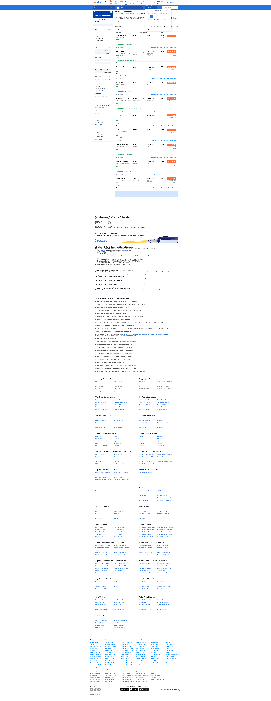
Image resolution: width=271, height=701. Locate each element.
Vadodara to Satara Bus (141, 658)
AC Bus (97, 509)
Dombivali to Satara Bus (119, 418)
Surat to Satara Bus (140, 665)
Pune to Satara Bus (140, 652)
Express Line (132, 335)
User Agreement (169, 646)
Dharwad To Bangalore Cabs (163, 586)
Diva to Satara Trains (118, 618)
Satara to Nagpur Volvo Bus (145, 573)
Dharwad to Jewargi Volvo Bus (102, 563)
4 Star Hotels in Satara (100, 529)
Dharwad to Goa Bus (125, 673)
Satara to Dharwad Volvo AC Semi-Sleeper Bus (167, 529)
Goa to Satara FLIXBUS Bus (120, 475)
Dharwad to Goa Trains (162, 609)
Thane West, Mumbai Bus (144, 497)
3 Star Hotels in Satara (119, 527)
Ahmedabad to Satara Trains (120, 620)
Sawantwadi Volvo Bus (100, 581)
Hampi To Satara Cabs (119, 609)
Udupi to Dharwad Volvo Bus (101, 554)
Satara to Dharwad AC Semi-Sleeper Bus (166, 536)
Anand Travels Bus (99, 454)
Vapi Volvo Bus (117, 581)
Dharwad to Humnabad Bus (126, 662)
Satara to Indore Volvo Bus (145, 570)
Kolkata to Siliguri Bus (95, 671)
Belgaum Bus (117, 441)
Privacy (167, 648)
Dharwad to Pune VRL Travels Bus (146, 456)
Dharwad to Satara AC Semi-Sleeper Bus (148, 536)
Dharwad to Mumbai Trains (163, 602)
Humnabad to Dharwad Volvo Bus (121, 554)
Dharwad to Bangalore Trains (145, 600)
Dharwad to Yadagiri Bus (100, 402)
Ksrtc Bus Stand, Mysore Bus (163, 493)
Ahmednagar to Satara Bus (142, 675)
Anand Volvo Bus (117, 586)
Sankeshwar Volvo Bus (100, 586)
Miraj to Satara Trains (100, 625)
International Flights (155, 648)
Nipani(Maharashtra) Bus (101, 445)
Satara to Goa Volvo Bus (162, 565)
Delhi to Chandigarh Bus (95, 654)
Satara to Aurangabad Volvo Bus (146, 565)
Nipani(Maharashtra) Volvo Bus (102, 588)
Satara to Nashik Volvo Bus (145, 568)
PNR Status (153, 665)
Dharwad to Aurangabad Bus (126, 669)
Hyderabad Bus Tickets (110, 646)
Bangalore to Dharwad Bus (145, 399)
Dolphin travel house (114, 335)
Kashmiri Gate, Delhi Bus (144, 490)
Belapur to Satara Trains (100, 627)
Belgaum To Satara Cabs (101, 609)
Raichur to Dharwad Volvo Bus (102, 552)
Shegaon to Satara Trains (101, 620)
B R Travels (169, 334)
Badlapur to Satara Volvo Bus (145, 550)
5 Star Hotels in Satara (119, 529)
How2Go (168, 671)
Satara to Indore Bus (143, 425)
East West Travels (124, 335)
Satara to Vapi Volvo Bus (162, 573)
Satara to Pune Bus (161, 425)
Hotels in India (154, 669)
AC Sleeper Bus (117, 518)
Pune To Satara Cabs (100, 602)
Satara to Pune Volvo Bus (162, 570)
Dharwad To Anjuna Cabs (162, 588)
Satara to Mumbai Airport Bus (145, 472)
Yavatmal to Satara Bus (100, 425)
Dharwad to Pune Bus (125, 644)
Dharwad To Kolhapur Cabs (145, 581)
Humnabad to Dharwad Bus (163, 409)
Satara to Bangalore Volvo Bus (145, 563)
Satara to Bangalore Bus (144, 418)
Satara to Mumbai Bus (162, 418)
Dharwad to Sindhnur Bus (101, 409)
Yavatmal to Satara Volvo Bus (145, 552)
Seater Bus (97, 513)
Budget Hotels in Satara (100, 532)
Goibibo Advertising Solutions (157, 679)
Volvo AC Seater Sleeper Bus (120, 509)
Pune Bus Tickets (109, 665)
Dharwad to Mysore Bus (125, 671)
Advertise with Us (169, 665)
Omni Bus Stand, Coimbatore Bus (164, 497)
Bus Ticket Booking (155, 650)
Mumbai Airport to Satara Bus (102, 490)
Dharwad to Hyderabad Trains (163, 600)
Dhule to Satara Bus (140, 679)
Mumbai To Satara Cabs (100, 607)
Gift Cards (168, 667)
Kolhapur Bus (98, 436)
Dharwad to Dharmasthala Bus (127, 681)
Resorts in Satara (118, 534)
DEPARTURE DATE (149, 5)
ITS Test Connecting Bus (100, 463)
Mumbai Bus (160, 438)
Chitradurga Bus (99, 438)
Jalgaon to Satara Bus (140, 673)
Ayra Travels (162, 334)
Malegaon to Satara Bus (119, 425)
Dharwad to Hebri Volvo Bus (101, 568)
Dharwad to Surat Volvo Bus (120, 570)
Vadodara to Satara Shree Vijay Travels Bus (105, 482)
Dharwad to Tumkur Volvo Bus (120, 563)
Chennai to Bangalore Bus (96, 665)
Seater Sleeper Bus (118, 516)
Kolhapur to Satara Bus (100, 420)
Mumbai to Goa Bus (94, 650)
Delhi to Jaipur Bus (94, 662)
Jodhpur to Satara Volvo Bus (145, 554)
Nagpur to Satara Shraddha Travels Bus (123, 479)
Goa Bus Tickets (109, 642)
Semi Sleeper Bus (99, 516)
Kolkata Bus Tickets (109, 660)
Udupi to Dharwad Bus (144, 409)
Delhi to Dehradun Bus (95, 652)
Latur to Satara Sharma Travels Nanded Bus (124, 482)
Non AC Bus (98, 511)
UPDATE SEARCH (170, 8)
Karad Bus (97, 441)
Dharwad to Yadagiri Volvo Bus (102, 565)
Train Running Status (155, 662)
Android (125, 250)
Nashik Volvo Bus (117, 588)
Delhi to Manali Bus (94, 642)
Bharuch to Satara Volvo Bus (163, 554)
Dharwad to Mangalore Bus (126, 648)
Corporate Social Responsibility (173, 654)
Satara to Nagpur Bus (143, 427)
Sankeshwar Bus (117, 443)
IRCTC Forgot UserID (155, 675)
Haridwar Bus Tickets (110, 673)
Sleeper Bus (116, 513)
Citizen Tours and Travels (101, 335)
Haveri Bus (97, 443)
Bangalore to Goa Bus (95, 648)
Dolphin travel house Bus (119, 463)
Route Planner (154, 656)
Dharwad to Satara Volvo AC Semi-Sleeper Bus (149, 529)
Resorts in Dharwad (143, 518)
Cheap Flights (154, 660)
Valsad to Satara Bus (100, 418)
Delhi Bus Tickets (109, 650)
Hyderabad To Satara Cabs (101, 600)
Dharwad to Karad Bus (119, 409)
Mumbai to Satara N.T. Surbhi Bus (121, 472)
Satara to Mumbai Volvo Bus (163, 563)
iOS (127, 250)
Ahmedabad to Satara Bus (141, 654)
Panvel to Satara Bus (118, 420)
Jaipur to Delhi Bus (94, 644)
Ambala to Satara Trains (119, 625)
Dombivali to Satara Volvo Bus (163, 545)
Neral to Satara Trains (100, 622)
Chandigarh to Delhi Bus (95, 646)
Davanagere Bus (117, 438)
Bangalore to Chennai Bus (96, 656)
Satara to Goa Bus (161, 420)
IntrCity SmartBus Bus (119, 459)
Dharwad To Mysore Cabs (144, 591)
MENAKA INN (160, 509)
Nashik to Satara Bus (140, 650)
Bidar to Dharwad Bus (162, 407)
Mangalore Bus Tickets (110, 669)
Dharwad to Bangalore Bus (126, 642)
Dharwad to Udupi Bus (125, 658)
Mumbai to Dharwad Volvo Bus (102, 547)
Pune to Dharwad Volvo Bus (120, 545)
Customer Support (170, 650)
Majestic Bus (141, 493)
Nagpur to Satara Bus (140, 660)
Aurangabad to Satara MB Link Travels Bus (105, 475)
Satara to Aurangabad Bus (144, 420)
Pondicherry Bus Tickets (110, 662)
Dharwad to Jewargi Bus (100, 399)
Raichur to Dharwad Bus (144, 407)
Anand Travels (136, 334)
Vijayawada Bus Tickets (110, 667)
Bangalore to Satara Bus (141, 642)
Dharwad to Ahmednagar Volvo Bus (103, 570)
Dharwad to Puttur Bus (125, 677)
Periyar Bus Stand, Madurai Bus (164, 495)
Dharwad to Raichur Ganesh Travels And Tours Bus (168, 459)
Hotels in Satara (99, 527)
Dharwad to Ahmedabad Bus (120, 402)
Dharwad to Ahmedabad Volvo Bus (121, 565)
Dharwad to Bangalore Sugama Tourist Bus (148, 454)
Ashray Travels (155, 334)
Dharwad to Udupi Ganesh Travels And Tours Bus (150, 461)
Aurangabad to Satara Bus (141, 648)
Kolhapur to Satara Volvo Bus (145, 547)
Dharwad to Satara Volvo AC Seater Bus (148, 532)
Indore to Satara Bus (140, 656)
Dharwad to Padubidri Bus (119, 404)
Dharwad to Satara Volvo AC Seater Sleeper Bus (149, 527)
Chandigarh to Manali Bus (96, 681)
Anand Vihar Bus (142, 495)
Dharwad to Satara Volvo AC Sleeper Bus (148, 534)
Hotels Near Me (154, 671)
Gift (166, 669)
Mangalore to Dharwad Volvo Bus (121, 547)
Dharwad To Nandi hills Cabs (163, 584)
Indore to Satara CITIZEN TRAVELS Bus (123, 477)
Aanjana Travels (128, 334)
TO (121, 5)
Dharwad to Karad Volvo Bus (120, 573)
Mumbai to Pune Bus (95, 677)
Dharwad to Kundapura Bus (126, 665)
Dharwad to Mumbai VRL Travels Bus (165, 461)
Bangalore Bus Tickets (110, 644)
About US (168, 642)
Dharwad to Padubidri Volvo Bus (121, 568)
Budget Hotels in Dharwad (163, 513)
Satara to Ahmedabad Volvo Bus (164, 568)
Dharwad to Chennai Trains (145, 609)
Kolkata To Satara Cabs (119, 600)
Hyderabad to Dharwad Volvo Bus (121, 550)
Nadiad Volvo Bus (99, 591)
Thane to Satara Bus (140, 669)
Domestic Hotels (154, 642)
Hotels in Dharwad (143, 511)
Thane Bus (159, 443)
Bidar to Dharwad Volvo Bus (120, 552)
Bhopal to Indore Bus (95, 673)
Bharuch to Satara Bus (119, 427)
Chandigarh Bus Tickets (110, 675)
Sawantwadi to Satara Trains (120, 627)
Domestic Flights (154, 646)
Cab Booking (153, 652)
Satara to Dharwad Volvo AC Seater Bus (166, 532)
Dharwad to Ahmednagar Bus (102, 407)
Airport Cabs (153, 667)
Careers (167, 652)
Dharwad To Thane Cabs (162, 581)
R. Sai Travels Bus (118, 461)
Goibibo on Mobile (170, 656)
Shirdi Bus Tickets (109, 652)
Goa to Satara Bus (140, 646)
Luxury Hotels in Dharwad (144, 516)
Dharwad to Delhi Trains (162, 607)
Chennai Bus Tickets (110, 648)
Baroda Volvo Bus (118, 591)
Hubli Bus (116, 436)
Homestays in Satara (100, 536)
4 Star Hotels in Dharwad (144, 513)
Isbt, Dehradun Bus (161, 490)
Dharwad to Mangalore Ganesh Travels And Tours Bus (169, 454)
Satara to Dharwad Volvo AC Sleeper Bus (166, 534)
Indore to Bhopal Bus (95, 667)
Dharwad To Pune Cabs (144, 588)
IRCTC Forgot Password (156, 677)
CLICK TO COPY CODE (101, 240)
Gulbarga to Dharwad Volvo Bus (102, 550)
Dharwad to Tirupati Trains (144, 604)
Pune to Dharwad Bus (162, 399)
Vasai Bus (141, 445)
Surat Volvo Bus (98, 584)
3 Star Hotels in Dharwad (162, 511)
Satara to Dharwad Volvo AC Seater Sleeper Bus (168, 527)
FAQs (167, 662)
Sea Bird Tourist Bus (100, 461)
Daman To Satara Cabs (100, 604)
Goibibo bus (102, 250)
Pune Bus (141, 436)
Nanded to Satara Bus (140, 662)
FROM (94, 5)
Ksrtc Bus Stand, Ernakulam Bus (164, 500)
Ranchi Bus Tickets (109, 681)
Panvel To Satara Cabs (119, 602)
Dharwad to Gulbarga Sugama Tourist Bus (166, 456)
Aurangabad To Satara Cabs (120, 607)
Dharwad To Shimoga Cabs (163, 591)
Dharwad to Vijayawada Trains (145, 607)
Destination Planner (155, 658)
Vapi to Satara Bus (140, 677)
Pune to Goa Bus (94, 675)
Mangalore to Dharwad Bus (163, 402)
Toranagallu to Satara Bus (141, 681)
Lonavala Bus (142, 441)
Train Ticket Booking (155, 654)
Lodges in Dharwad (161, 516)
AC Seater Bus (98, 518)
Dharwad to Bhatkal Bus (125, 679)
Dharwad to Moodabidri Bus (126, 660)
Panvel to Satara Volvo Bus (163, 547)
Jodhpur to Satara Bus (100, 427)
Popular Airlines (154, 673)
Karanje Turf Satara (118, 536)
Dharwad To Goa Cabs (144, 586)
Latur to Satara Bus (140, 667)
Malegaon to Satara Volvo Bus (163, 552)
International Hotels (155, 644)
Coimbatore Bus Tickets (110, 654)
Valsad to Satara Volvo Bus (145, 545)
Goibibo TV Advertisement (171, 658)
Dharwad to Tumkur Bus (119, 399)
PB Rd (158, 518)
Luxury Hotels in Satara (119, 532)
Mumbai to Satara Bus (140, 644)
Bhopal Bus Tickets (109, 679)
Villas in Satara (98, 534)
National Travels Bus (100, 459)
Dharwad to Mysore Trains (144, 602)
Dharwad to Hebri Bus (100, 404)
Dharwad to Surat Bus (119, 407)
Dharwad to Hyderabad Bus (126, 650)
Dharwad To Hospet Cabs (144, 584)
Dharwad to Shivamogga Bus (126, 675)
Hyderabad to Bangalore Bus (96, 658)
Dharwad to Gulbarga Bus (126, 652)
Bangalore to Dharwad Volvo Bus (102, 545)
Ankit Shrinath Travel (145, 334)
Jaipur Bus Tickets (109, 677)
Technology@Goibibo (170, 660)
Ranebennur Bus (117, 445)
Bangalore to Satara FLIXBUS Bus (103, 472)
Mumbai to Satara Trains (100, 618)
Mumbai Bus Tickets (109, 656)
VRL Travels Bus (99, 456)
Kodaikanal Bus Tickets (110, 671)
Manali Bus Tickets (109, 658)
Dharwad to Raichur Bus (125, 654)
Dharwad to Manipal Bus (125, 667)
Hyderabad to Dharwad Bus (163, 404)
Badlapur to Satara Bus (100, 422)
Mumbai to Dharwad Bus (144, 402)
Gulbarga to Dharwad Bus (144, 404)
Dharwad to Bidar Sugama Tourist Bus (147, 463)
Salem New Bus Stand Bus (145, 500)
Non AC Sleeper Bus (118, 511)
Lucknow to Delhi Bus (95, 679)
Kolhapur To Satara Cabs (119, 604)
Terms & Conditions (170, 644)
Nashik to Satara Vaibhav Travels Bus (103, 477)
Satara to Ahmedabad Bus (163, 422)
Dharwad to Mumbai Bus (125, 646)
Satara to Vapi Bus (161, 427)
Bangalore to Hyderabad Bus (96, 660)
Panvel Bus (141, 443)
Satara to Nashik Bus (143, 422)
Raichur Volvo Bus (118, 584)
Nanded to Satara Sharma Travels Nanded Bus (105, 479)
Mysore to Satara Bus (140, 671)
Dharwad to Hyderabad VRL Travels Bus (148, 459)
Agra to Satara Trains (118, 622)
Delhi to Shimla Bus (94, 669)
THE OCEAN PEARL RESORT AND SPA (148, 509)
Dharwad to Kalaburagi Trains (163, 604)
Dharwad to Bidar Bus (125, 656)
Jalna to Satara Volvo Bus (162, 550)
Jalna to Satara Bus (118, 422)
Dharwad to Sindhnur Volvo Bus (102, 573)
